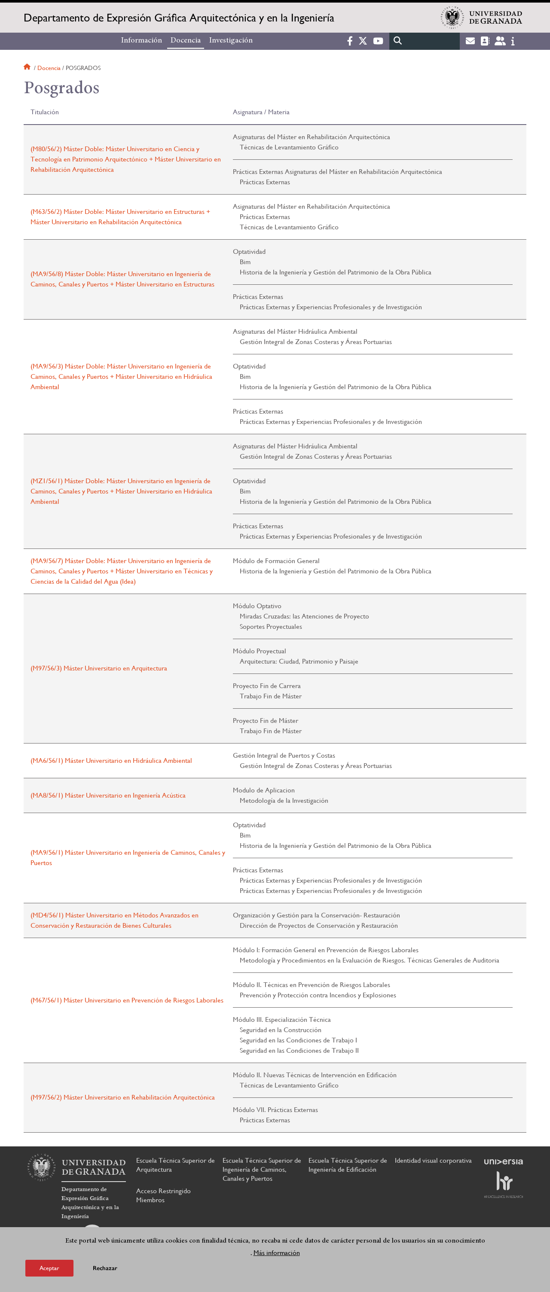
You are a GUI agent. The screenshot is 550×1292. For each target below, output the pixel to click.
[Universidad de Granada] (481, 17)
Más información (277, 1253)
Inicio (28, 68)
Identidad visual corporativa (433, 1160)
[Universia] (503, 1161)
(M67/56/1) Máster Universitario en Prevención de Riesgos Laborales (127, 1000)
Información (141, 41)
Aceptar (49, 1268)
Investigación (231, 41)
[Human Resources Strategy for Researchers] (503, 1184)
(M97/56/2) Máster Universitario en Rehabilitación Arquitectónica (123, 1097)
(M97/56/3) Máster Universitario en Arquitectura (99, 668)
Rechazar (105, 1268)
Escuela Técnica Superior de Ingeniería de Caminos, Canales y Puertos (262, 1169)
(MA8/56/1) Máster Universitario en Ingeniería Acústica (108, 795)
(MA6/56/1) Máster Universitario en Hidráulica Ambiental (111, 760)
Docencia (186, 41)
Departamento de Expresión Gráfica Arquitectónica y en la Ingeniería (179, 17)
